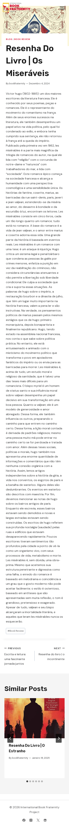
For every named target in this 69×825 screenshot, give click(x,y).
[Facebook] (24, 820)
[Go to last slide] (10, 738)
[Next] (59, 738)
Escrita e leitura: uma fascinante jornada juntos (15, 656)
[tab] (27, 781)
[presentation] (34, 718)
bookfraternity (17, 83)
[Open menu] (62, 8)
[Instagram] (31, 820)
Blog (9, 39)
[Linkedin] (45, 820)
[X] (38, 820)
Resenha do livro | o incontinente (52, 654)
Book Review (22, 39)
